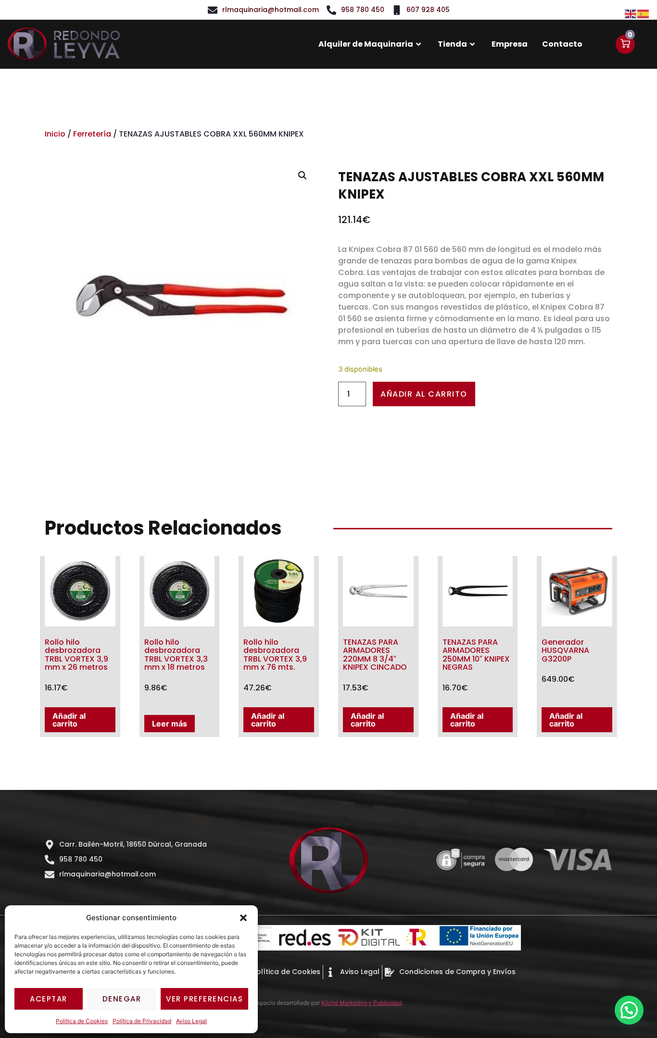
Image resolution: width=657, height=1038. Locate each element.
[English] (631, 13)
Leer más (169, 723)
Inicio (55, 133)
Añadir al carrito (423, 394)
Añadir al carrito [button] (69, 719)
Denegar (121, 999)
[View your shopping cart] (625, 44)
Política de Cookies (82, 1021)
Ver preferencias (204, 999)
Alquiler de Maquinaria (365, 44)
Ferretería (92, 133)
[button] (243, 918)
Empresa (510, 44)
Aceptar (48, 999)
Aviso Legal (191, 1021)
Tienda (452, 44)
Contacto (562, 44)
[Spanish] (643, 13)
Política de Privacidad (142, 1021)
